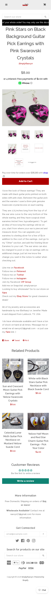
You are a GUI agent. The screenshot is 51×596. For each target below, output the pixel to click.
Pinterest (21, 271)
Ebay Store (22, 296)
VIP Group (26, 282)
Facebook (19, 267)
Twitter (20, 275)
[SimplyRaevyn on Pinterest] (28, 541)
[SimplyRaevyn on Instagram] (33, 541)
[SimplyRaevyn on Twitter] (17, 541)
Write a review (25, 481)
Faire (4, 292)
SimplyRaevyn (26, 63)
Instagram (21, 278)
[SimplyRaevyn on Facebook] (23, 541)
